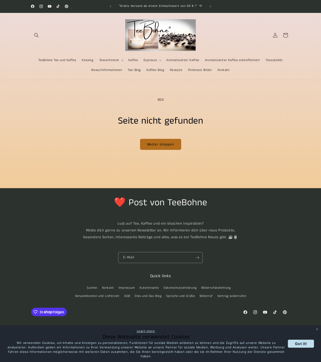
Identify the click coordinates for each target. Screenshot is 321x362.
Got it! (301, 343)
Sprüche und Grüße (180, 295)
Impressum (126, 287)
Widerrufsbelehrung (216, 287)
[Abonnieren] (197, 257)
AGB (127, 295)
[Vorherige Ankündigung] (110, 6)
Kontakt (108, 287)
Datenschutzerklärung (180, 287)
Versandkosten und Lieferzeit (97, 295)
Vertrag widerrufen (231, 295)
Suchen (92, 287)
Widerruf (206, 295)
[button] (36, 35)
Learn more (146, 331)
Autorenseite (149, 287)
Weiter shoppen (160, 144)
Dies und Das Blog (148, 295)
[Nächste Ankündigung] (210, 6)
